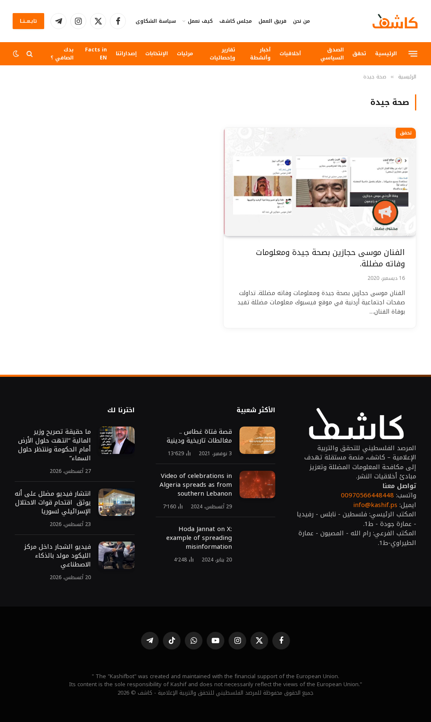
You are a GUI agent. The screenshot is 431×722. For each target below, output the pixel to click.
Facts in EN (96, 53)
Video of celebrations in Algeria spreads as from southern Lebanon (196, 485)
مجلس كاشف (235, 21)
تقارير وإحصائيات (222, 53)
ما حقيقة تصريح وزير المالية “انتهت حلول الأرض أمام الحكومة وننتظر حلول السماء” (54, 445)
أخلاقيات (290, 53)
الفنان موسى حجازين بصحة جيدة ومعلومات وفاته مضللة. (330, 258)
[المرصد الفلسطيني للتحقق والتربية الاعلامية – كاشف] (395, 21)
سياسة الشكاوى (156, 21)
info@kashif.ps (375, 505)
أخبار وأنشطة (260, 53)
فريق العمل (272, 21)
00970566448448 (367, 495)
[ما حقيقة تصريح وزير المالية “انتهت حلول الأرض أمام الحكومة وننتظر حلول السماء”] (116, 440)
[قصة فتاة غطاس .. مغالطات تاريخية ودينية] (257, 440)
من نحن (301, 21)
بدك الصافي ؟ (62, 53)
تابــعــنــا (28, 21)
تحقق (359, 53)
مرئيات (185, 53)
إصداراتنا (126, 53)
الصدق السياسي (332, 53)
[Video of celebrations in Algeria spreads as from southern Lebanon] (257, 485)
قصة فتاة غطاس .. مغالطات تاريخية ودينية (199, 436)
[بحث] (30, 53)
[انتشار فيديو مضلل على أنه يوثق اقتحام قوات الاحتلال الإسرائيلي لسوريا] (116, 502)
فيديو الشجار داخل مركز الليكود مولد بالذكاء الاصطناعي (57, 555)
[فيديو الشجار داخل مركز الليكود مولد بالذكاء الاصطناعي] (116, 555)
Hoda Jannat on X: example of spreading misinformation (199, 538)
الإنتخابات (156, 53)
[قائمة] (413, 53)
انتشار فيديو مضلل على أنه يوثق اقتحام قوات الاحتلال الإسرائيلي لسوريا (53, 502)
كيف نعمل (200, 21)
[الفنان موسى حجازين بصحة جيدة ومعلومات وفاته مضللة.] (319, 182)
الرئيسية (386, 53)
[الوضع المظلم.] (17, 53)
